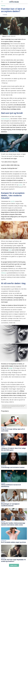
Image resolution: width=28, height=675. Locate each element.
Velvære (3, 483)
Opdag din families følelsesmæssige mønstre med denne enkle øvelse (13, 524)
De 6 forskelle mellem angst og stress (13, 542)
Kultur (2, 446)
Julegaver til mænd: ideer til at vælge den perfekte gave (13, 449)
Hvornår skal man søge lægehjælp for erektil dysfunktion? (13, 560)
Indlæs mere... (14, 565)
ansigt (10, 368)
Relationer (4, 427)
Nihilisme (3, 273)
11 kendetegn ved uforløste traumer (13, 467)
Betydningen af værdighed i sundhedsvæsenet (10, 504)
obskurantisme (5, 118)
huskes (20, 184)
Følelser (3, 521)
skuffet (13, 201)
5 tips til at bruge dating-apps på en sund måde (13, 430)
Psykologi (3, 5)
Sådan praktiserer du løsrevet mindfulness (11, 485)
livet (9, 250)
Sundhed (3, 558)
